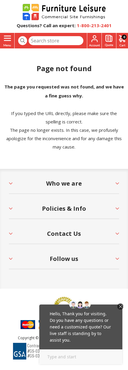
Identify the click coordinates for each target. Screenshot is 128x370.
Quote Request (109, 41)
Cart (124, 37)
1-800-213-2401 (94, 25)
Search (22, 40)
